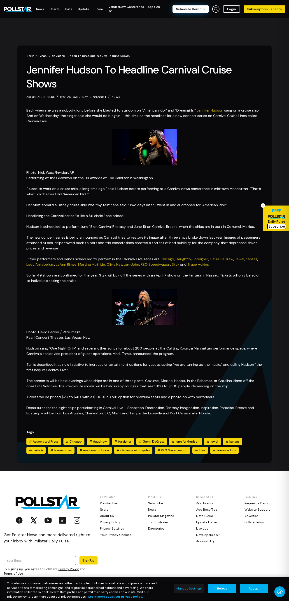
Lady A (36, 450)
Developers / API (208, 535)
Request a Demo (257, 503)
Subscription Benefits (264, 9)
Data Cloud (204, 516)
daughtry (98, 441)
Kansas (251, 259)
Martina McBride (91, 264)
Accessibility (205, 541)
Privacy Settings (112, 528)
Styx (175, 264)
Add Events (204, 503)
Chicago (167, 259)
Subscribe (155, 503)
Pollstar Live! (109, 503)
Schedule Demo (188, 9)
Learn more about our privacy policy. (115, 596)
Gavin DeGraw (221, 259)
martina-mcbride (94, 450)
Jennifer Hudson (210, 110)
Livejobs (202, 528)
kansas (233, 441)
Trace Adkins (198, 264)
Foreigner (200, 259)
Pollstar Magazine (161, 516)
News (116, 97)
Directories (156, 528)
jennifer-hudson (185, 441)
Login (231, 9)
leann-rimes (61, 450)
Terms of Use (13, 573)
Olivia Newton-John (123, 264)
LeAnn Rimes (66, 264)
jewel (212, 441)
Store (104, 509)
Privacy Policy (68, 569)
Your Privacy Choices (115, 535)
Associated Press (43, 441)
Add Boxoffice (206, 509)
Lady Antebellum (40, 264)
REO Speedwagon (155, 264)
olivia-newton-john (133, 450)
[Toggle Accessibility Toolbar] (280, 592)
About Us (107, 516)
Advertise (252, 516)
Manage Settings (189, 588)
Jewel (239, 259)
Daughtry (183, 259)
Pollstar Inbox (255, 522)
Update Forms (206, 522)
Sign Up (88, 560)
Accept (254, 588)
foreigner (122, 441)
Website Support (257, 509)
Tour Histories (158, 522)
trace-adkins (224, 450)
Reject (222, 588)
